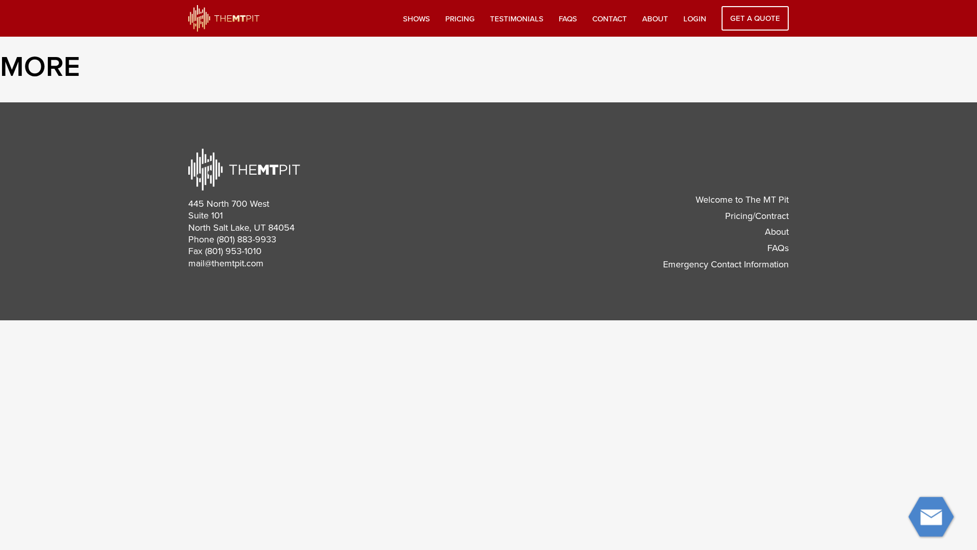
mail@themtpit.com (226, 263)
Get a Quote (755, 18)
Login (694, 18)
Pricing (460, 18)
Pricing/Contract (757, 216)
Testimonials (516, 18)
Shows (416, 18)
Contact (609, 18)
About (655, 18)
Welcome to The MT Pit (742, 199)
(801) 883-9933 (246, 239)
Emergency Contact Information (726, 264)
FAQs (568, 18)
